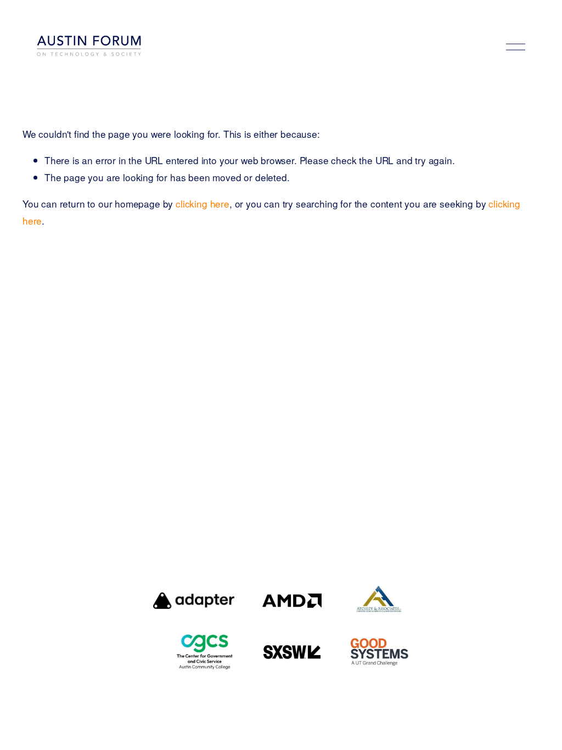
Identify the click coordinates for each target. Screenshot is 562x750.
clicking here (202, 203)
